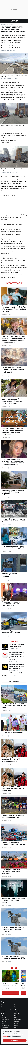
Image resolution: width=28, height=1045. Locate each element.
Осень (2, 1023)
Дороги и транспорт (7, 24)
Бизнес (16, 1005)
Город (15, 1007)
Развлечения (4, 1027)
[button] (14, 647)
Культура (3, 1015)
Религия (16, 1027)
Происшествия (5, 1025)
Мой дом (3, 1017)
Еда (15, 1009)
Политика (16, 1023)
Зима (2, 1013)
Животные (3, 1011)
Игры (14, 968)
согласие (5, 1036)
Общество (3, 1021)
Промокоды (14, 641)
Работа (16, 1025)
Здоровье (16, 1011)
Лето (15, 1015)
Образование (17, 1019)
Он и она (16, 1021)
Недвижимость (5, 1019)
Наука (15, 1017)
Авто (2, 1005)
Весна (2, 1007)
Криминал (16, 1013)
